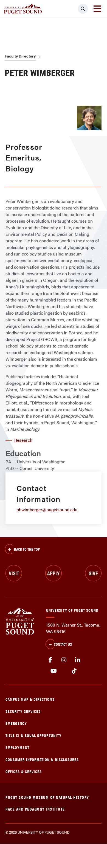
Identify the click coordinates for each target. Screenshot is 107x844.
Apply (53, 573)
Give (93, 573)
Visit (14, 573)
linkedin (78, 660)
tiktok (74, 671)
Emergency (16, 723)
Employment (17, 747)
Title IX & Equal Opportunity (33, 735)
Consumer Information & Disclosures (42, 759)
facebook (50, 660)
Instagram (64, 660)
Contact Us (63, 644)
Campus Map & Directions (30, 699)
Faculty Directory (20, 56)
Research (23, 440)
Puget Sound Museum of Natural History (47, 797)
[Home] (19, 621)
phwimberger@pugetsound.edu (46, 509)
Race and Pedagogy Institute (35, 809)
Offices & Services (23, 771)
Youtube (53, 671)
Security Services (23, 711)
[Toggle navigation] (97, 8)
